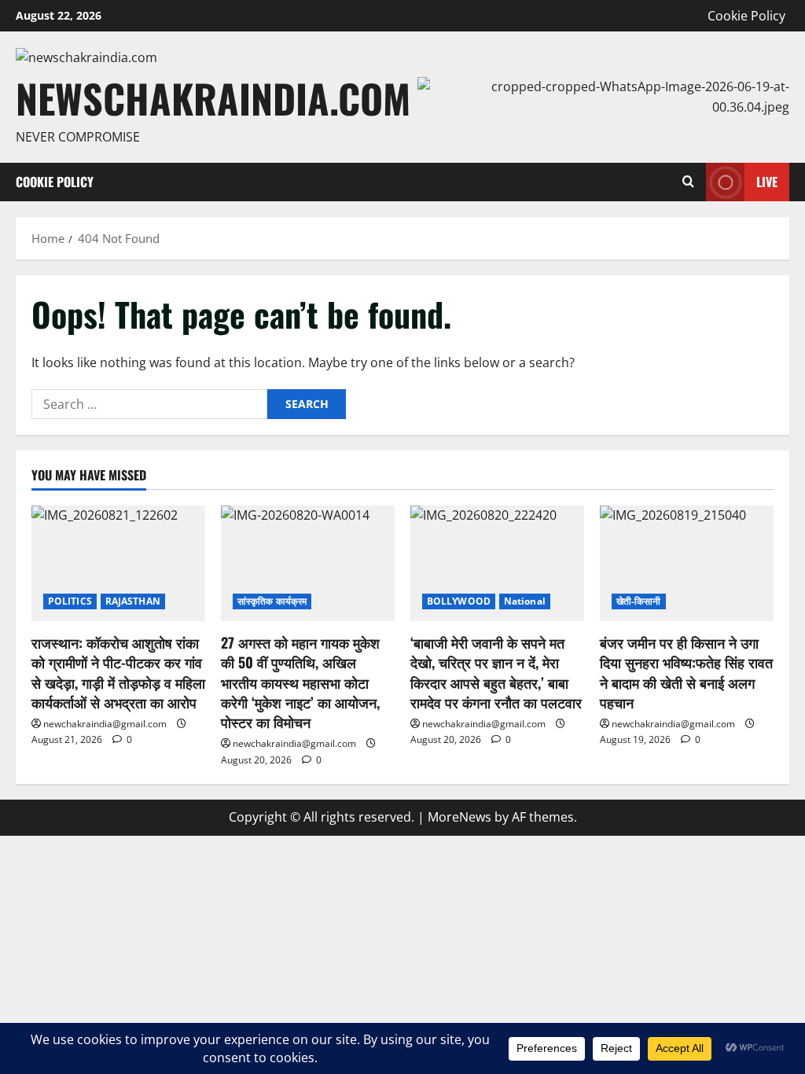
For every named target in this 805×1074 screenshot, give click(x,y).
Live (766, 181)
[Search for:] (149, 404)
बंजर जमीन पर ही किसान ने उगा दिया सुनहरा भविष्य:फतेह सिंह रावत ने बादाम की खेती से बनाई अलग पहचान (686, 672)
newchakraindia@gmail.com (105, 723)
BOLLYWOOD (459, 601)
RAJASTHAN (132, 601)
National (525, 601)
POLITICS (70, 601)
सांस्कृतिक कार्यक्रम (272, 601)
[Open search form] (688, 182)
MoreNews (459, 817)
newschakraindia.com (213, 97)
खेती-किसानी (638, 601)
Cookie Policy (746, 15)
